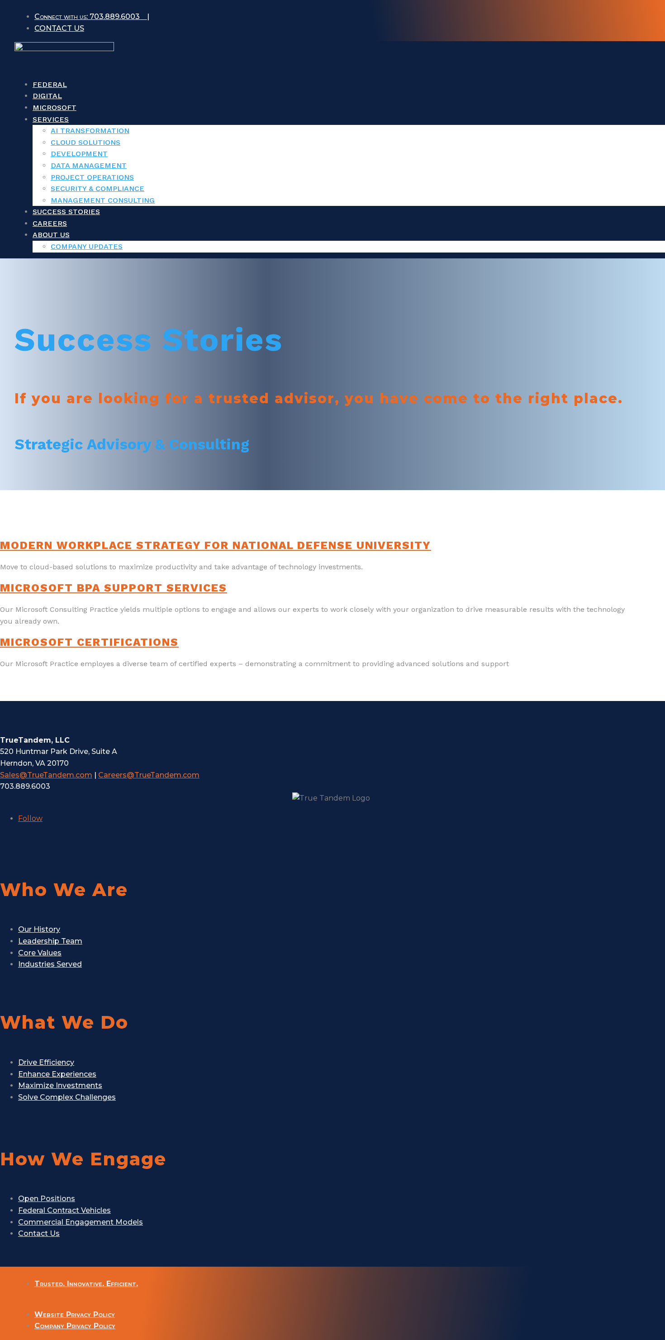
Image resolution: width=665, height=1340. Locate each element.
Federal (50, 84)
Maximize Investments (60, 1085)
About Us (51, 234)
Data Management (89, 165)
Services (51, 119)
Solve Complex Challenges (67, 1097)
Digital (47, 95)
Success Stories (66, 211)
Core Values (40, 953)
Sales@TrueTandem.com (46, 775)
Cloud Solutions (85, 142)
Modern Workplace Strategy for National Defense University (215, 545)
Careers (50, 223)
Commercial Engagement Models (80, 1222)
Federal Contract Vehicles (64, 1210)
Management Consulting (103, 200)
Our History (39, 929)
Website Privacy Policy (74, 1314)
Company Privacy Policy (74, 1325)
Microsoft (54, 107)
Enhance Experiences (57, 1074)
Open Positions (46, 1198)
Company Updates (87, 246)
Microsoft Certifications (89, 642)
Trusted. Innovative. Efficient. (86, 1283)
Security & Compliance (97, 188)
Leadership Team (50, 941)
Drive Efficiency (46, 1062)
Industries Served (50, 964)
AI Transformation (90, 130)
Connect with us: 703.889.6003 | (91, 16)
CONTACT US (59, 28)
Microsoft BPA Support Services (113, 588)
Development (79, 153)
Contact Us (39, 1233)
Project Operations (92, 177)
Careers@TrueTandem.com (149, 775)
